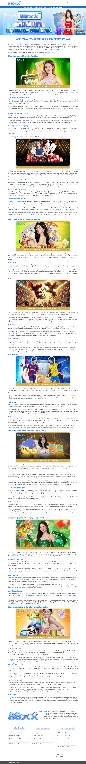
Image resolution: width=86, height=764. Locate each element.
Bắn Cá (32, 7)
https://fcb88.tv (48, 52)
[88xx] (14, 3)
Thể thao (55, 7)
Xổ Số (60, 7)
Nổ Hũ (50, 7)
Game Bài (45, 7)
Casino (37, 7)
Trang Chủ (26, 7)
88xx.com (10, 273)
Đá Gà (40, 7)
